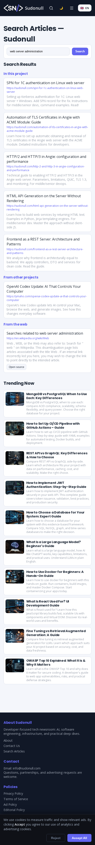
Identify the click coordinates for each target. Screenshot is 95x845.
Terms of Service (16, 799)
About (8, 740)
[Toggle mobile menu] (72, 8)
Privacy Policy (13, 793)
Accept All (79, 838)
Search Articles (14, 751)
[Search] (51, 8)
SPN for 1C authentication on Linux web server (45, 82)
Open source (16, 367)
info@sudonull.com (26, 768)
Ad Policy (10, 804)
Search (80, 51)
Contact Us (12, 746)
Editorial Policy (14, 810)
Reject (56, 838)
